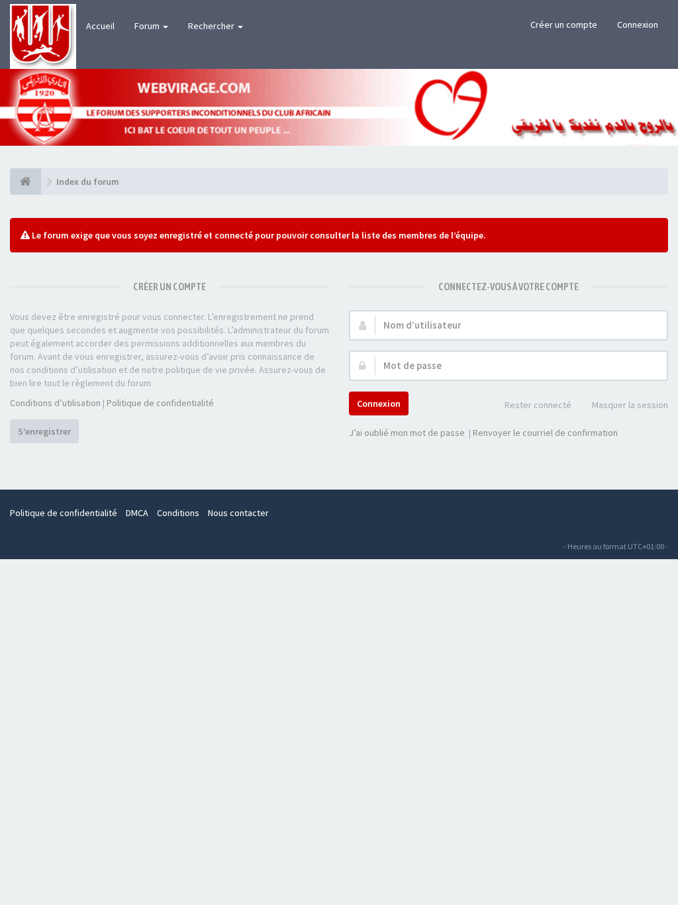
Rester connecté (538, 405)
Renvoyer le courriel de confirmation (545, 433)
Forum (148, 26)
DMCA (137, 513)
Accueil (100, 26)
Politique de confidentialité (160, 403)
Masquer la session (630, 405)
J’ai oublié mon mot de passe (407, 433)
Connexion (637, 24)
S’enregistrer (44, 431)
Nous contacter (238, 513)
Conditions (178, 513)
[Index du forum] (25, 181)
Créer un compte (563, 24)
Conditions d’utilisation (55, 403)
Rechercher (212, 26)
